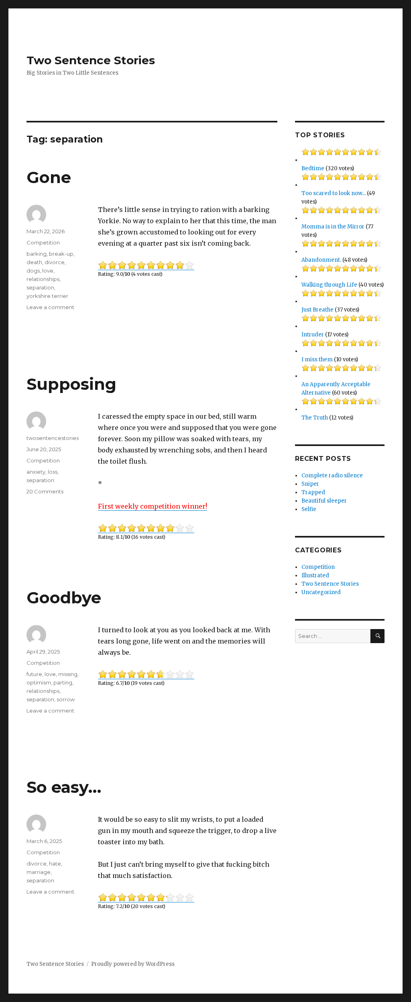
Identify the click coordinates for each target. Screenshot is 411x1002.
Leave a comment (50, 307)
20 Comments (44, 491)
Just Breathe (317, 309)
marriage (38, 872)
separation (40, 287)
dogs (33, 270)
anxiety (35, 471)
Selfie (308, 509)
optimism (38, 682)
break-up (61, 253)
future (34, 674)
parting (62, 682)
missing (67, 674)
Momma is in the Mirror (332, 226)
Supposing (71, 384)
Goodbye (63, 597)
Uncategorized (321, 592)
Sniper (310, 484)
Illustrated (315, 575)
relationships (42, 279)
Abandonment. (321, 260)
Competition (43, 242)
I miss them (317, 359)
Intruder (312, 334)
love (47, 270)
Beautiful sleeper (324, 500)
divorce (55, 262)
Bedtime (312, 168)
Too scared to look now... (333, 193)
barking (36, 253)
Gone (48, 177)
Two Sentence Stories (90, 60)
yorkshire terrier (47, 296)
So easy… (63, 787)
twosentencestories (52, 438)
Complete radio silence (332, 475)
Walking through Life (329, 284)
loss (52, 471)
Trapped (313, 492)
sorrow (66, 699)
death (34, 262)
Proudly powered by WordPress (133, 964)
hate (55, 863)
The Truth (314, 417)
